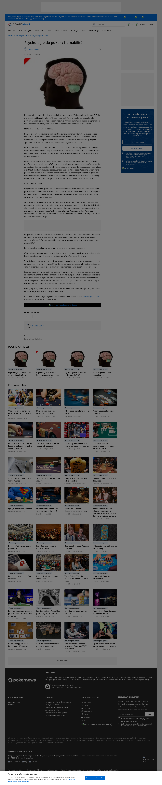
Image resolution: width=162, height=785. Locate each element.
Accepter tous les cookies (95, 778)
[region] (81, 778)
